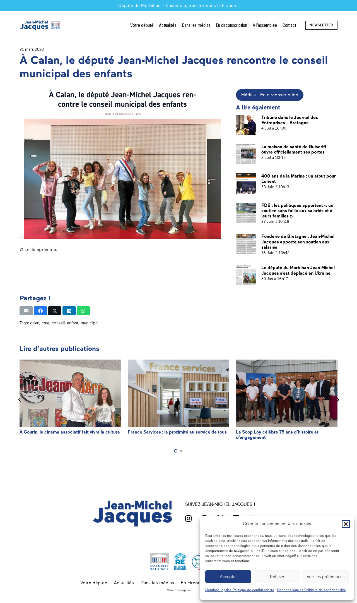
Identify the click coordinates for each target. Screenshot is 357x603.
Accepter (228, 576)
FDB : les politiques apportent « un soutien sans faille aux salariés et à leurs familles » (297, 211)
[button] (346, 524)
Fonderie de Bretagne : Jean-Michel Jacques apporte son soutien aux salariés (297, 242)
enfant (72, 323)
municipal (89, 323)
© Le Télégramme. (38, 249)
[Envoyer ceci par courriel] (26, 310)
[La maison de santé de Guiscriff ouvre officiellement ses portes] (246, 154)
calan (34, 323)
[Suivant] (337, 400)
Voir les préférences (325, 576)
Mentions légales (178, 590)
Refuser (277, 576)
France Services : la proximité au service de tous (177, 432)
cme (45, 323)
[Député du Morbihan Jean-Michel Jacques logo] (40, 25)
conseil (58, 323)
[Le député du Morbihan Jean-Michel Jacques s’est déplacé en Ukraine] (246, 275)
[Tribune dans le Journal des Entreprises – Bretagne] (246, 125)
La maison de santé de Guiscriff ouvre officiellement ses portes (293, 149)
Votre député (93, 582)
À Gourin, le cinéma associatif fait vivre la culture (70, 432)
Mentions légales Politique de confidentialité (239, 590)
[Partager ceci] (40, 310)
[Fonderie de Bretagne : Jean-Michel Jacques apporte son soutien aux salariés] (246, 244)
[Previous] (19, 400)
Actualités (124, 582)
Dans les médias (157, 582)
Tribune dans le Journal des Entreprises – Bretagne (289, 120)
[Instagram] (188, 518)
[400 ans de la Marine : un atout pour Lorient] (246, 183)
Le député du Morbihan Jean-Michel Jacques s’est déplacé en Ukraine (298, 270)
